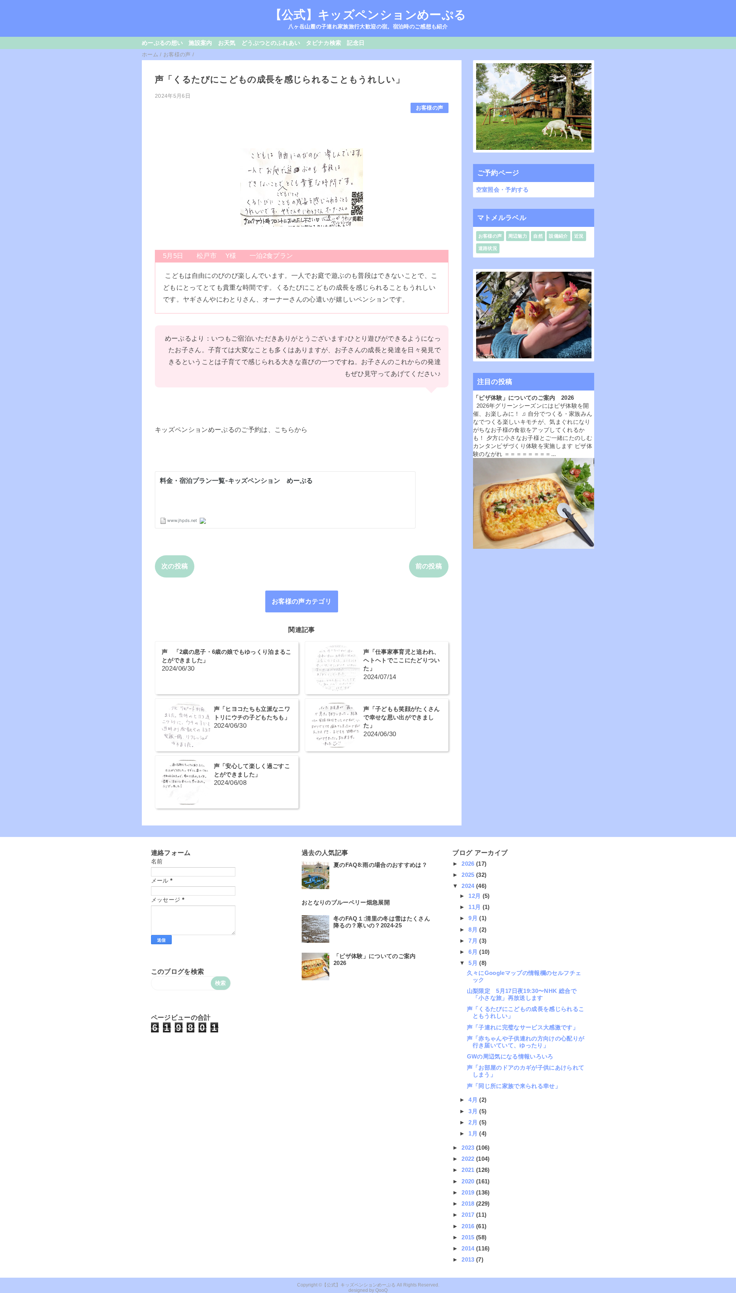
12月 (475, 896)
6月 (473, 951)
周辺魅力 (517, 236)
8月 (473, 929)
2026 (469, 863)
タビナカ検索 (323, 42)
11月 (475, 907)
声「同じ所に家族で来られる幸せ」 (514, 1086)
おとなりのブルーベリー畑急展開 (346, 902)
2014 (469, 1248)
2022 (469, 1158)
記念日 (356, 42)
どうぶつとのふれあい (271, 42)
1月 (473, 1133)
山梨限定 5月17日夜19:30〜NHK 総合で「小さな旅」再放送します (522, 994)
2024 (469, 886)
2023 (469, 1147)
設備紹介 (558, 236)
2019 (469, 1192)
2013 (469, 1259)
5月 (473, 963)
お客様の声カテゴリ (302, 601)
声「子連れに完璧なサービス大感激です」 (522, 1027)
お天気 (227, 42)
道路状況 (487, 248)
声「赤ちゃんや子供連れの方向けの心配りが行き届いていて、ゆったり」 (526, 1042)
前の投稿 (429, 566)
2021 (469, 1170)
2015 (469, 1237)
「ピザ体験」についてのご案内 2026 (523, 397)
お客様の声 (430, 108)
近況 (579, 236)
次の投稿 (174, 566)
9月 (473, 918)
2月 (473, 1122)
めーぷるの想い (162, 42)
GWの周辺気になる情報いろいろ (510, 1056)
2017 (469, 1214)
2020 (469, 1181)
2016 (469, 1226)
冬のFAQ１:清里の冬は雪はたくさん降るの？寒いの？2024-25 (382, 922)
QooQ (381, 1290)
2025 (469, 874)
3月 (473, 1111)
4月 (473, 1099)
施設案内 (200, 42)
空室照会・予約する (502, 189)
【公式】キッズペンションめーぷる (368, 14)
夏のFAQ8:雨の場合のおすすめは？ (380, 864)
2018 (469, 1203)
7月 (473, 940)
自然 (538, 236)
